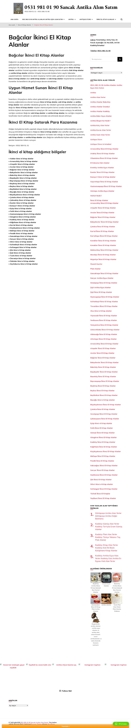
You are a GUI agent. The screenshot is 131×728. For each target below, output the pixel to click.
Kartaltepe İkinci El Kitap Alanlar (104, 236)
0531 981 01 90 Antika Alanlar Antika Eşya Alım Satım (42, 19)
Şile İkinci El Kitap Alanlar (101, 479)
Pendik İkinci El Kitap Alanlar (102, 461)
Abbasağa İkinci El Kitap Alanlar (103, 334)
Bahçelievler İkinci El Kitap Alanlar (104, 222)
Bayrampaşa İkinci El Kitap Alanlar (104, 381)
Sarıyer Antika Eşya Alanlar (101, 278)
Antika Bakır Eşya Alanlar (101, 116)
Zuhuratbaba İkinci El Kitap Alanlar (104, 330)
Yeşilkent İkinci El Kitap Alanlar (103, 498)
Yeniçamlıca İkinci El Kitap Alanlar (104, 325)
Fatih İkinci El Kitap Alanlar (101, 428)
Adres (92, 40)
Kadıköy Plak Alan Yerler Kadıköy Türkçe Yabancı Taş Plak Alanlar (107, 537)
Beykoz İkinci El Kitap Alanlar (102, 390)
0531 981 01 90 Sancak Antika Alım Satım (71, 7)
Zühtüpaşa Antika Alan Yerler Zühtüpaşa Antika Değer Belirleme (108, 516)
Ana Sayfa (14, 19)
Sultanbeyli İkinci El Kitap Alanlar (104, 301)
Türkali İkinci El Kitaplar (100, 494)
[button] (121, 724)
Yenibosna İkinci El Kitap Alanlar (103, 320)
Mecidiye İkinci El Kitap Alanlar (103, 255)
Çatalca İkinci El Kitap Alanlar (102, 226)
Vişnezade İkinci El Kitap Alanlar (103, 315)
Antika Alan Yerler (98, 97)
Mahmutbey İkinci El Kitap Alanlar (104, 250)
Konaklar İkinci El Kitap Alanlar (103, 241)
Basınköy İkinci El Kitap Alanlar (103, 376)
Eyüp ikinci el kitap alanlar (101, 423)
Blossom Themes (36, 724)
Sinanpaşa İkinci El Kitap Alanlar (103, 283)
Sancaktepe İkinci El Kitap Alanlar (104, 273)
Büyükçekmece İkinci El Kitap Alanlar (105, 404)
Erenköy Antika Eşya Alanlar (102, 167)
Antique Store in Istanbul (100, 144)
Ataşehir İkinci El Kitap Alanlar (103, 208)
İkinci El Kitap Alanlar (105, 19)
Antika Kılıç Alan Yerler (100, 125)
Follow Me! (67, 691)
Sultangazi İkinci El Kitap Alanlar (103, 489)
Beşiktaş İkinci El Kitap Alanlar (103, 386)
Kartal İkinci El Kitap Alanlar (102, 231)
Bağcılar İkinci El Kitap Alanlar (102, 217)
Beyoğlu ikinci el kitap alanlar (102, 400)
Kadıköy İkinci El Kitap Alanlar (102, 442)
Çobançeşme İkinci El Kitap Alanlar (104, 419)
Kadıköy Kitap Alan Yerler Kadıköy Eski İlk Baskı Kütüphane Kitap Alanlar (106, 548)
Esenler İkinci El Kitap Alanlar (102, 172)
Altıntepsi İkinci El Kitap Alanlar (103, 339)
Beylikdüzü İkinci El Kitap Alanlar (104, 395)
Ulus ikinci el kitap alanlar (101, 311)
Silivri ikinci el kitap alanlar (101, 484)
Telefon (93, 51)
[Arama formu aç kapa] (121, 19)
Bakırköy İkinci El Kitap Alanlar (103, 367)
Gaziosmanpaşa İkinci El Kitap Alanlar (106, 186)
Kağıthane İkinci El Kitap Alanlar (103, 447)
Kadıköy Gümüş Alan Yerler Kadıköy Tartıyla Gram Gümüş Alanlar (108, 526)
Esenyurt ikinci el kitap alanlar (102, 177)
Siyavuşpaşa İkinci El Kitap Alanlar (104, 297)
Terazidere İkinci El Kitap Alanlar (104, 306)
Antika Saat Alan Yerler (100, 135)
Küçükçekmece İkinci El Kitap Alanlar (105, 451)
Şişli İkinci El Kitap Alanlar (101, 292)
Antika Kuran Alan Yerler (100, 130)
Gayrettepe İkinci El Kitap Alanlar (104, 182)
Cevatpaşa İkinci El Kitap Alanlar (103, 414)
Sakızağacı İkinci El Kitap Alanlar (104, 465)
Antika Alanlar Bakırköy (100, 102)
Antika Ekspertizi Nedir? (100, 121)
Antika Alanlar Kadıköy (100, 111)
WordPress (51, 724)
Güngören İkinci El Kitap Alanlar (103, 437)
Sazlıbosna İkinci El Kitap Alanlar (104, 475)
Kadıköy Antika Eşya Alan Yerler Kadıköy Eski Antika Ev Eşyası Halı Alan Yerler (108, 558)
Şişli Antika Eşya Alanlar (100, 287)
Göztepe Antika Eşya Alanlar (102, 191)
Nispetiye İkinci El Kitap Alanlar (103, 259)
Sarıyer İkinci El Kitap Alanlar (102, 470)
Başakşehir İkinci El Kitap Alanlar (104, 372)
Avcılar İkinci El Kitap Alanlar (102, 212)
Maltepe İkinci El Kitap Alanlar (102, 456)
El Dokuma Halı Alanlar (100, 163)
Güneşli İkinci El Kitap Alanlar (102, 433)
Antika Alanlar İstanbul (100, 107)
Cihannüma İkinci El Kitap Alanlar (104, 158)
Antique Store (85, 19)
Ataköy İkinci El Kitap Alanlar (102, 153)
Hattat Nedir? (96, 196)
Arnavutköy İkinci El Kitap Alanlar (104, 149)
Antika (71, 19)
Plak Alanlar (95, 269)
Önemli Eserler (96, 264)
